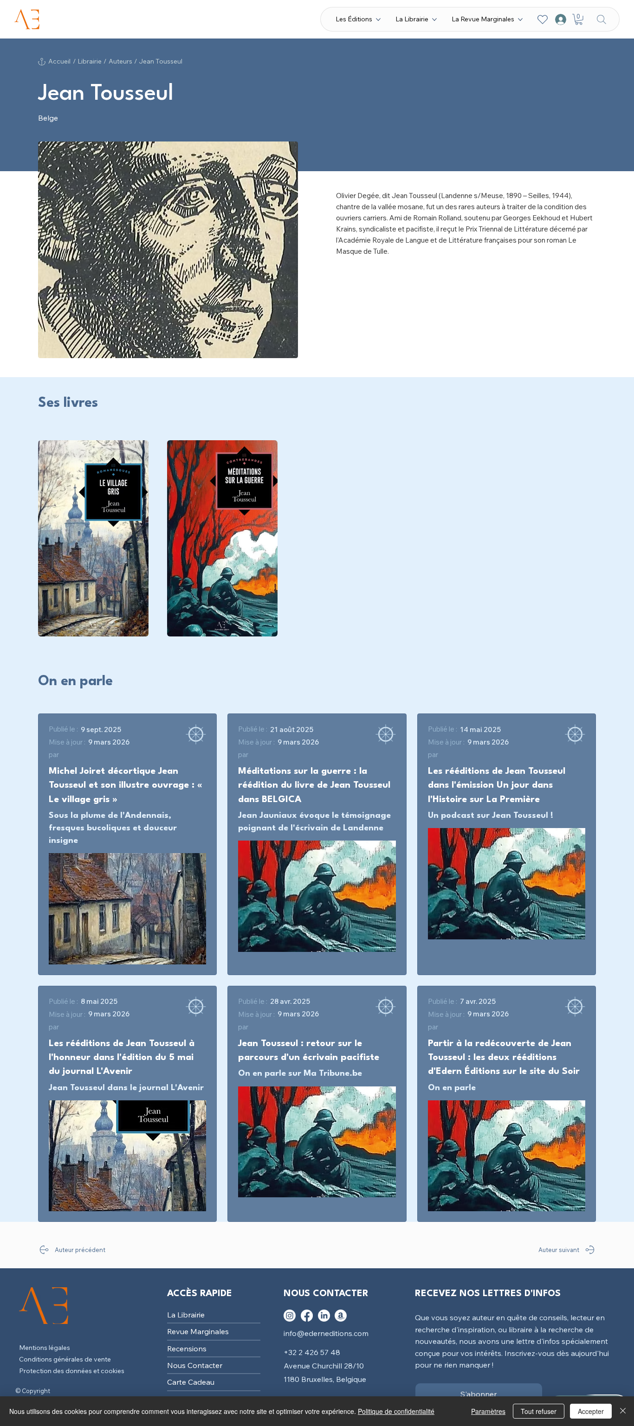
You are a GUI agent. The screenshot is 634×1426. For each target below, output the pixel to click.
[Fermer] (622, 1411)
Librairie (90, 61)
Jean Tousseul (160, 61)
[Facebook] (307, 1316)
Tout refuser (538, 1411)
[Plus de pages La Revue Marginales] (520, 19)
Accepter (591, 1411)
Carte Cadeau (190, 1382)
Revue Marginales (198, 1331)
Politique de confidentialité (396, 1411)
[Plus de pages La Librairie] (434, 19)
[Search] (601, 19)
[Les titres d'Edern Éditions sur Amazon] (341, 1316)
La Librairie (186, 1314)
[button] (578, 19)
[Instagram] (290, 1316)
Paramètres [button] (488, 1411)
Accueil (59, 61)
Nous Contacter (194, 1365)
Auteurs (120, 61)
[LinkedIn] (324, 1316)
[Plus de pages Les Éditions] (378, 19)
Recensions (187, 1348)
